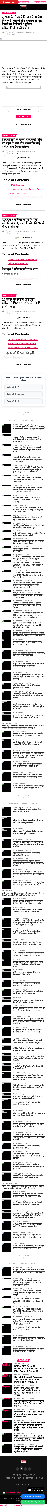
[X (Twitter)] (21, 1468)
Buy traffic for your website (11, 1505)
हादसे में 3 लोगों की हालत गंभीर (18, 263)
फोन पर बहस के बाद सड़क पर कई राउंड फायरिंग (23, 189)
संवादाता (13, 34)
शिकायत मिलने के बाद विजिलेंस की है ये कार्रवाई (23, 347)
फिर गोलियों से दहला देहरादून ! (17, 185)
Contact (29, 1478)
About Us (39, 1478)
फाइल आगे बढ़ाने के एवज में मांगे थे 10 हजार (22, 343)
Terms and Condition (15, 1478)
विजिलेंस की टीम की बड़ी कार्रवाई (32, 322)
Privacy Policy (29, 1475)
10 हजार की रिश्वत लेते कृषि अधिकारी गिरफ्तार (23, 339)
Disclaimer (16, 1475)
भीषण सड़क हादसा (11, 245)
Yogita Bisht (15, 153)
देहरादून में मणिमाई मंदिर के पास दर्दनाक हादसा (22, 259)
